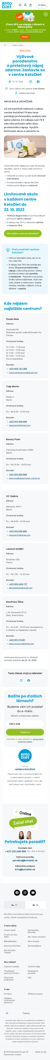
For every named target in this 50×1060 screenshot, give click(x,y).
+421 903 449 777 (18, 584)
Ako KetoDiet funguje (10, 951)
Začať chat (23, 822)
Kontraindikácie (34, 946)
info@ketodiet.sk (25, 869)
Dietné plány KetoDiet (33, 931)
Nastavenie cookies (12, 1054)
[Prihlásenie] (25, 4)
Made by (39, 1052)
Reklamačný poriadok (33, 972)
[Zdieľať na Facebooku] (38, 82)
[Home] (5, 45)
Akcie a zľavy (17, 45)
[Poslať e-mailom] (31, 82)
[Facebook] (17, 893)
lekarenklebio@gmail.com (20, 587)
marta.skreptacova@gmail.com (23, 372)
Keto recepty (34, 941)
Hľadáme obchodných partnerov (9, 1000)
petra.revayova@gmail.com (21, 643)
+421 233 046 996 (15, 851)
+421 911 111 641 (17, 640)
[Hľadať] (20, 5)
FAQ (29, 977)
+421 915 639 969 (18, 421)
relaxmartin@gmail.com (19, 425)
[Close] (45, 14)
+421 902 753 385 (18, 368)
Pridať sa (25, 732)
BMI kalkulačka (10, 941)
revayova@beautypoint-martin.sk (24, 478)
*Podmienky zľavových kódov (11, 972)
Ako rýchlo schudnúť (36, 937)
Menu (43, 5)
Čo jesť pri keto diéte (10, 935)
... (9, 45)
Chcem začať (9, 930)
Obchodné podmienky (8, 978)
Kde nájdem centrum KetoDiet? (23, 233)
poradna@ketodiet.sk (25, 860)
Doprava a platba (11, 966)
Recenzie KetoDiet (12, 946)
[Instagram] (25, 893)
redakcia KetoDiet (27, 93)
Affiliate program (35, 994)
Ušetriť (25, 37)
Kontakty (8, 994)
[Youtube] (33, 893)
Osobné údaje (34, 966)
